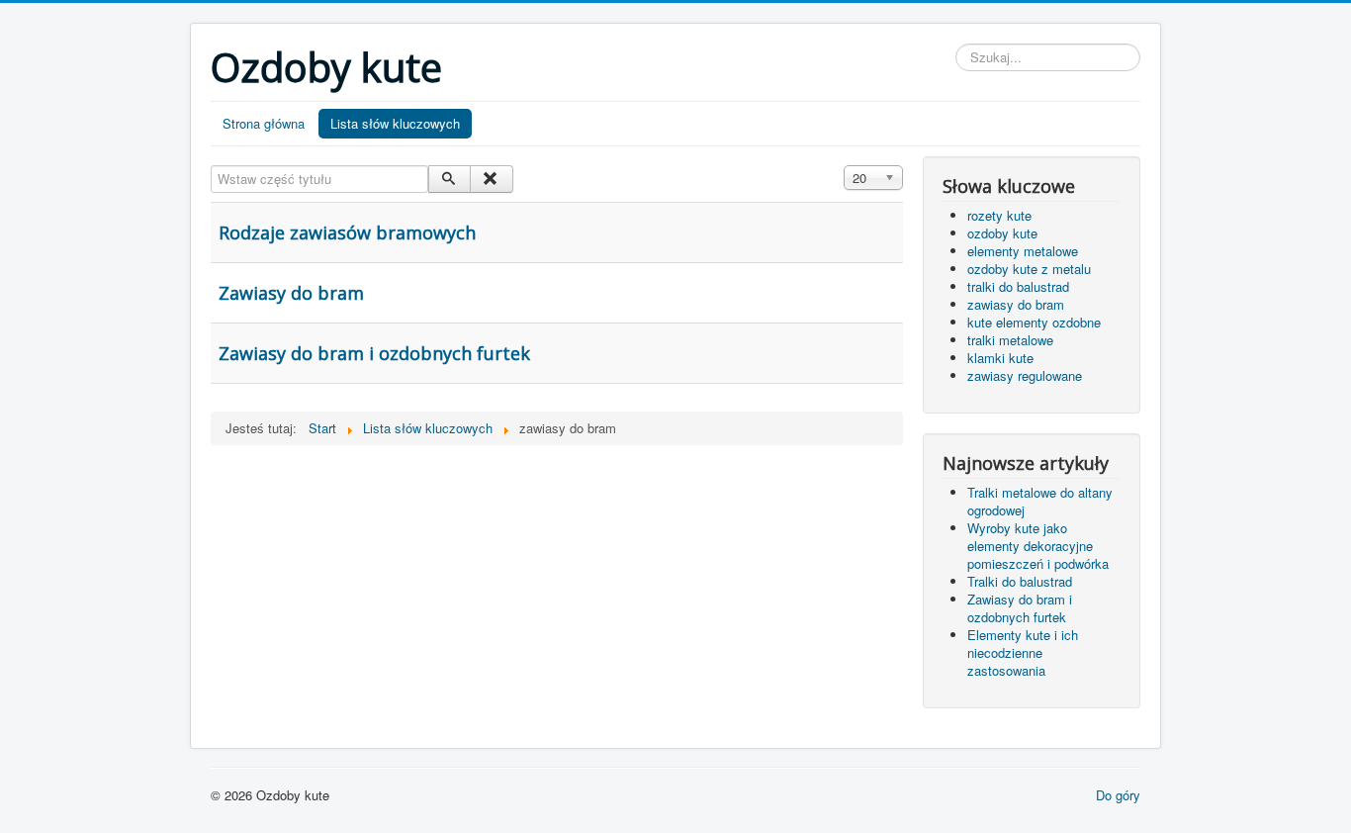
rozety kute (999, 215)
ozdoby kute (1002, 233)
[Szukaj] (449, 179)
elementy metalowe (1022, 250)
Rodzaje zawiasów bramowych (347, 232)
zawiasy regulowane (1024, 375)
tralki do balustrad (1018, 286)
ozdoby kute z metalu (1029, 268)
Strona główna (264, 123)
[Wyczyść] (491, 179)
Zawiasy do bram (291, 293)
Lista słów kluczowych (395, 123)
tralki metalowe (1010, 339)
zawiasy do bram (1015, 304)
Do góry (1118, 795)
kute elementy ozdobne (1034, 322)
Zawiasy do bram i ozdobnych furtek (374, 353)
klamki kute (1000, 357)
